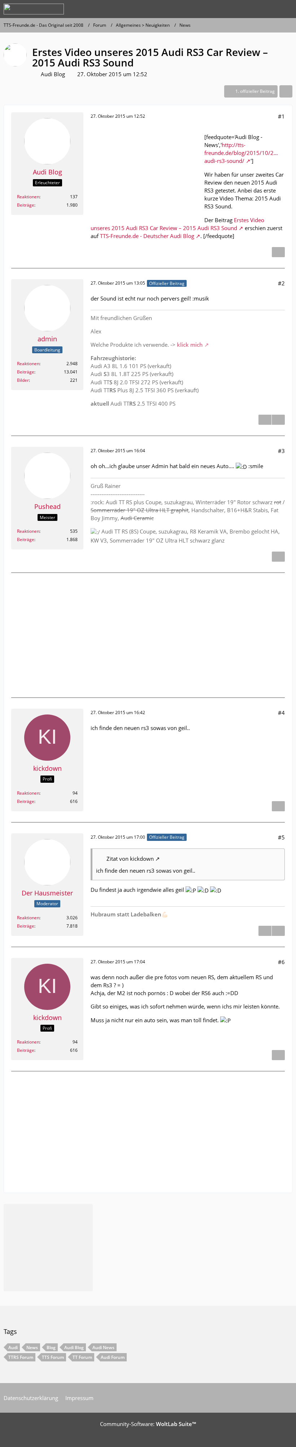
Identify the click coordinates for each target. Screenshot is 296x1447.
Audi (13, 1347)
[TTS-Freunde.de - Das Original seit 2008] (33, 9)
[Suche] (250, 9)
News (32, 1347)
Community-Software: (148, 1423)
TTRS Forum (20, 1357)
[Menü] (286, 9)
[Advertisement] (145, 173)
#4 (281, 712)
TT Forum (82, 1357)
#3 (281, 450)
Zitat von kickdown (130, 858)
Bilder (23, 380)
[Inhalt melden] (278, 252)
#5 (281, 837)
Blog (51, 1347)
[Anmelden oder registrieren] (268, 9)
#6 (281, 962)
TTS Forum (53, 1357)
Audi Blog (53, 74)
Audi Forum (113, 1357)
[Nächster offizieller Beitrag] (278, 420)
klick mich (190, 344)
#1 (281, 116)
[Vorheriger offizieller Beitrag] (278, 931)
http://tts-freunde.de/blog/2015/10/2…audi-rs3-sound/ (241, 152)
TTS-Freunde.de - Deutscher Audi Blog (147, 235)
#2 (281, 283)
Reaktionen (28, 197)
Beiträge (25, 205)
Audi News (103, 1347)
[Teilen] (285, 91)
